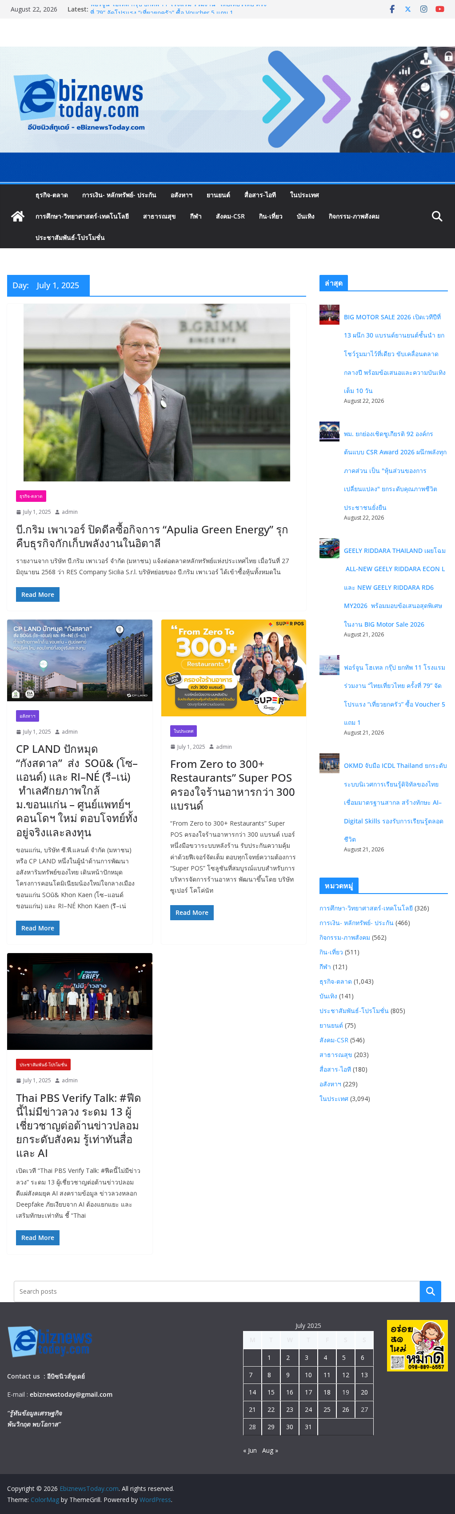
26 (345, 1409)
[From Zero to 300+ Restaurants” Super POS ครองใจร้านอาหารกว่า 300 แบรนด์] (234, 668)
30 (289, 1427)
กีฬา (196, 216)
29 (271, 1427)
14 (252, 1392)
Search (430, 1291)
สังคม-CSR (230, 216)
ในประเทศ (304, 195)
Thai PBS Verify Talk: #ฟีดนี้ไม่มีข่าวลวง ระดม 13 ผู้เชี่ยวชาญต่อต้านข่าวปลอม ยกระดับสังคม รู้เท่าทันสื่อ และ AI (78, 1125)
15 (271, 1392)
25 (327, 1409)
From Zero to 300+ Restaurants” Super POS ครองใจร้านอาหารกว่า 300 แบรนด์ (232, 784)
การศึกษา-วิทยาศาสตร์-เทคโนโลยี (82, 216)
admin (70, 512)
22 (271, 1409)
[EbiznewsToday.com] (227, 53)
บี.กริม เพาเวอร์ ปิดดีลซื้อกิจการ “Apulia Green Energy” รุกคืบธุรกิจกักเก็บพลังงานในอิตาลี (152, 536)
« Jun (250, 1450)
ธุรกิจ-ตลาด (52, 195)
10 (308, 1375)
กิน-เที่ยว (271, 216)
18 (327, 1392)
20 (364, 1392)
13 (364, 1375)
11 (327, 1375)
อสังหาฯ (181, 195)
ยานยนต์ (218, 195)
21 (252, 1409)
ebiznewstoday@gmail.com (71, 1394)
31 (308, 1427)
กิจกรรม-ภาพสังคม (354, 216)
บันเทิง (306, 216)
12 (345, 1375)
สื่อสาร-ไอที (260, 195)
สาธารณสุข (159, 216)
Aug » (270, 1450)
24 (308, 1409)
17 (308, 1392)
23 (289, 1409)
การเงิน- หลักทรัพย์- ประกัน (119, 195)
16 (289, 1392)
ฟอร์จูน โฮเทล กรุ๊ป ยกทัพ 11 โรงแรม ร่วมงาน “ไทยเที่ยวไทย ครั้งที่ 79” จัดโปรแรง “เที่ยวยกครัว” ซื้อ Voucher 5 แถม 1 (178, 13)
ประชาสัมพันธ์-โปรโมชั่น (70, 237)
